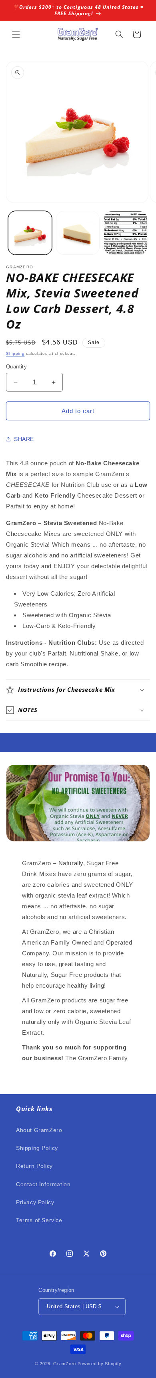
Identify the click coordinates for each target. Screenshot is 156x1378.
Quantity (16, 367)
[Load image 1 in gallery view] (30, 233)
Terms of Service (39, 1220)
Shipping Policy (37, 1148)
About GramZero (39, 1130)
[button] (16, 34)
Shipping (15, 353)
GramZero (64, 1363)
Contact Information (43, 1184)
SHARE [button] (24, 439)
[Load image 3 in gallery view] (126, 233)
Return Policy (34, 1166)
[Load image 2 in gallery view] (78, 233)
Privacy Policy (35, 1202)
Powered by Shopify (100, 1363)
